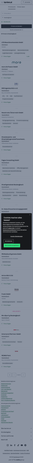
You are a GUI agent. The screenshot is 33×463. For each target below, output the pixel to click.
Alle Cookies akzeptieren (12, 245)
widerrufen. (11, 228)
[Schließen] (30, 214)
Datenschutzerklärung (9, 230)
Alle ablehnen (8, 241)
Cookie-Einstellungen (16, 236)
